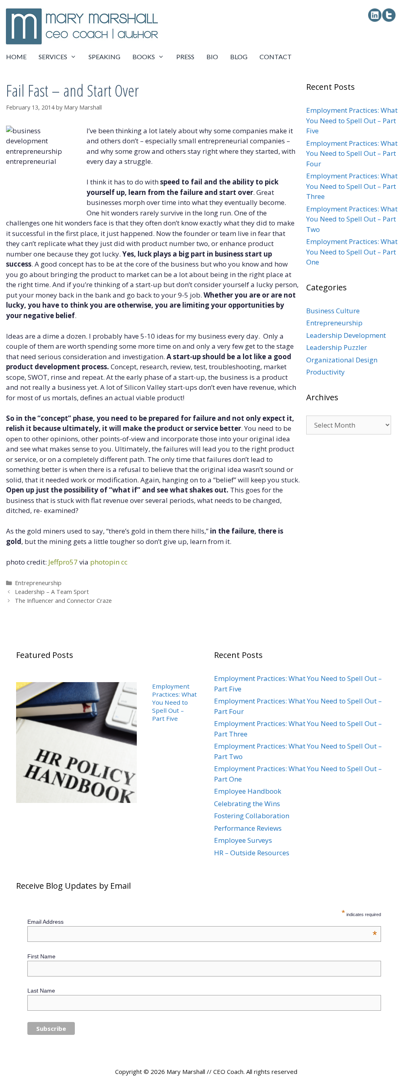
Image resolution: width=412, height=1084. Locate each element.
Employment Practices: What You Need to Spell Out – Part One (352, 252)
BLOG (238, 56)
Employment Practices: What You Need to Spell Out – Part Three (352, 186)
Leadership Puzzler (336, 347)
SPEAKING (104, 56)
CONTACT (276, 56)
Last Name (41, 990)
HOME (16, 56)
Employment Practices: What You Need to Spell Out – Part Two (352, 219)
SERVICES (53, 56)
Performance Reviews (248, 828)
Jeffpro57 (63, 562)
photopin (104, 562)
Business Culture (333, 310)
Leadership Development (346, 335)
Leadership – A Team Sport (52, 592)
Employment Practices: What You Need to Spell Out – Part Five (352, 120)
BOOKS (143, 56)
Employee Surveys (243, 840)
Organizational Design (341, 359)
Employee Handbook (247, 791)
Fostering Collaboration (251, 815)
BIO (212, 56)
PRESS (185, 56)
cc (124, 562)
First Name (41, 956)
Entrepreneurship (38, 583)
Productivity (325, 372)
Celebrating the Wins (247, 803)
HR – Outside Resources (251, 852)
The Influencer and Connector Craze (63, 600)
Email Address (202, 922)
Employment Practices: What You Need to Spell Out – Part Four (352, 153)
